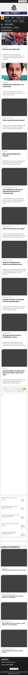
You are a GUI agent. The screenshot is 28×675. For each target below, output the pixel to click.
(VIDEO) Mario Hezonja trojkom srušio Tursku (14, 570)
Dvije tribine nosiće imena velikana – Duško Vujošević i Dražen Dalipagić (13, 624)
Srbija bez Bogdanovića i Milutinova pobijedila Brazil (12, 263)
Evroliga (15, 21)
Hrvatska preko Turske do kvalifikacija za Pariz (12, 336)
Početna (7, 17)
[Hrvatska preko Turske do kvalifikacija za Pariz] (14, 322)
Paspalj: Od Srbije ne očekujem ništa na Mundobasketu (13, 300)
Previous (5, 389)
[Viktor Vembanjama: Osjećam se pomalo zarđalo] (23, 527)
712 (18, 389)
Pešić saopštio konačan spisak (13, 120)
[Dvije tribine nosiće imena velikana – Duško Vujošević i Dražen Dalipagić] (23, 518)
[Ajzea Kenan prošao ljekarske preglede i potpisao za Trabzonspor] (23, 510)
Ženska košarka (9, 24)
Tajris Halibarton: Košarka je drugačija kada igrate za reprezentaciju (13, 191)
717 (12, 391)
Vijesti (13, 17)
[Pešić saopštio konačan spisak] (14, 107)
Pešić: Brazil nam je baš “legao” (14, 229)
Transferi (10, 594)
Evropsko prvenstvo (6, 30)
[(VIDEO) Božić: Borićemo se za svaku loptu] (14, 71)
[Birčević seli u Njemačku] (14, 36)
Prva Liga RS (8, 21)
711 (14, 389)
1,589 (18, 391)
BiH (23, 17)
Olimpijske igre (5, 332)
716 (9, 391)
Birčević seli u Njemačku (11, 49)
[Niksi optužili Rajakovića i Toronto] (14, 141)
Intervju (16, 27)
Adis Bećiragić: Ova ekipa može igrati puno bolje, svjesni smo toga (14, 373)
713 (21, 389)
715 (6, 391)
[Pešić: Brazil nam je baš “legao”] (14, 216)
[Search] (26, 18)
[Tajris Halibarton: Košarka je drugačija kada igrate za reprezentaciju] (14, 176)
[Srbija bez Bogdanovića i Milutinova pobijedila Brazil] (14, 249)
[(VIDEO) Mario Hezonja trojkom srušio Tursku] (23, 501)
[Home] (2, 18)
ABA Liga (19, 17)
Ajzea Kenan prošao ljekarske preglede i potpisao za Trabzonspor (12, 596)
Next (22, 391)
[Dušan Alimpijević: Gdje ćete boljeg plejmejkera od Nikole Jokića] (23, 535)
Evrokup (21, 21)
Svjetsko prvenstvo (6, 27)
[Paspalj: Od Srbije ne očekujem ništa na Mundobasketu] (14, 286)
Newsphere (10, 673)
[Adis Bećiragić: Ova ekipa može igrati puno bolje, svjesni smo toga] (14, 358)
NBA (2, 24)
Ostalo (4, 46)
